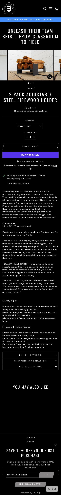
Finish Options (30, 355)
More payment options (30, 161)
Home (30, 88)
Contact (30, 437)
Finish (29, 121)
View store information (18, 183)
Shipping (18, 111)
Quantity (30, 132)
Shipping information (30, 361)
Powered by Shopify (30, 493)
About (30, 441)
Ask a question (30, 367)
